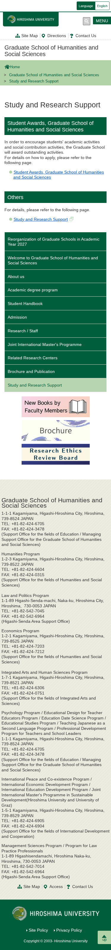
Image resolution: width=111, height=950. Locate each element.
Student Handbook (25, 303)
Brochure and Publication (31, 371)
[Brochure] (56, 430)
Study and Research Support (41, 219)
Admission (17, 317)
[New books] (56, 406)
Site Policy (38, 930)
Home (15, 67)
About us (16, 276)
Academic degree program (33, 289)
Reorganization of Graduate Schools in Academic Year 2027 (53, 242)
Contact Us (85, 35)
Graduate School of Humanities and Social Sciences (51, 50)
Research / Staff (23, 330)
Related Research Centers (32, 357)
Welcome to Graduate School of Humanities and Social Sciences (53, 260)
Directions (56, 35)
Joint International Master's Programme (45, 344)
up (104, 939)
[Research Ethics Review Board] (56, 453)
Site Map (29, 35)
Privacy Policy (69, 930)
